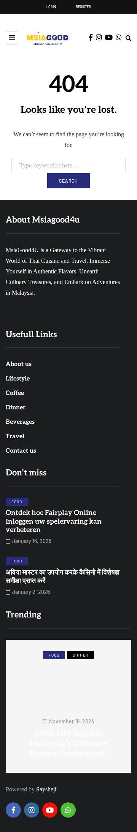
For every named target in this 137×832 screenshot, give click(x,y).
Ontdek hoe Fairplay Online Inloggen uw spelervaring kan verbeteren (54, 521)
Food (16, 501)
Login (51, 7)
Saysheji (46, 789)
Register (83, 7)
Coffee (15, 393)
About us (19, 364)
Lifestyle (18, 378)
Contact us (21, 451)
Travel (15, 436)
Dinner (15, 407)
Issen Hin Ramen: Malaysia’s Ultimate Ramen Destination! (68, 743)
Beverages (20, 422)
